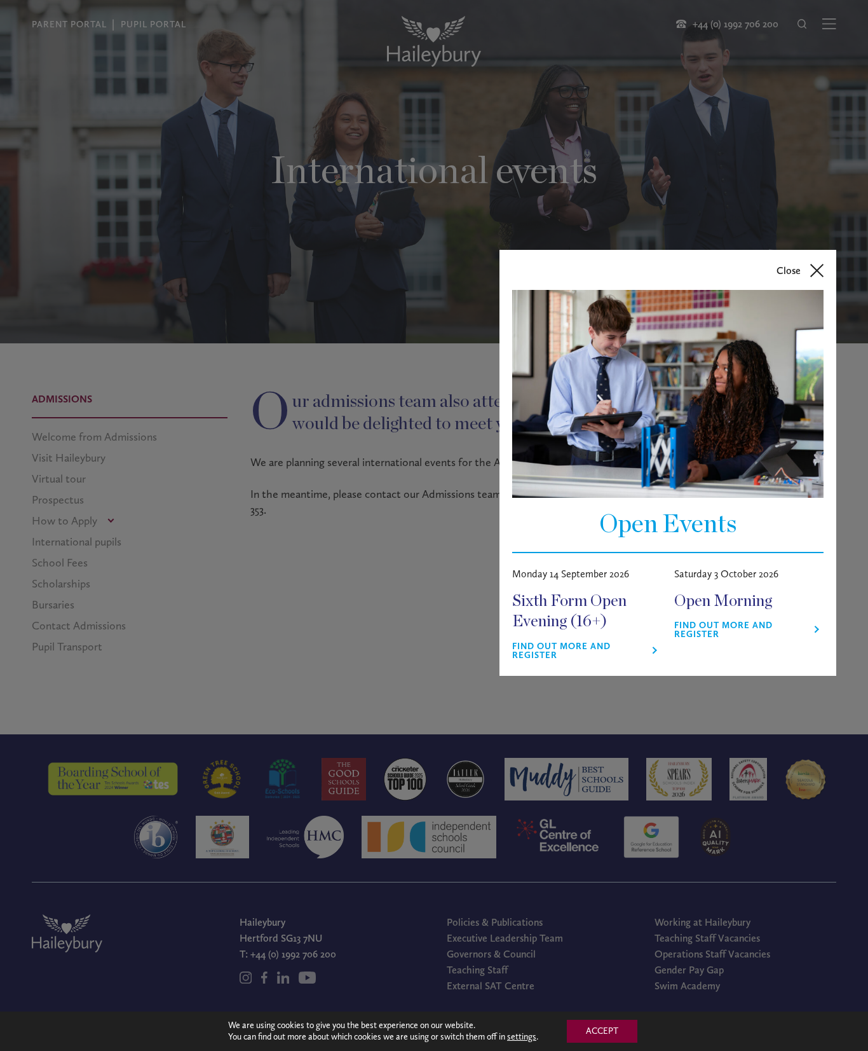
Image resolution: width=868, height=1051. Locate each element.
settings (521, 1036)
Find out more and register (561, 651)
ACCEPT (602, 1031)
